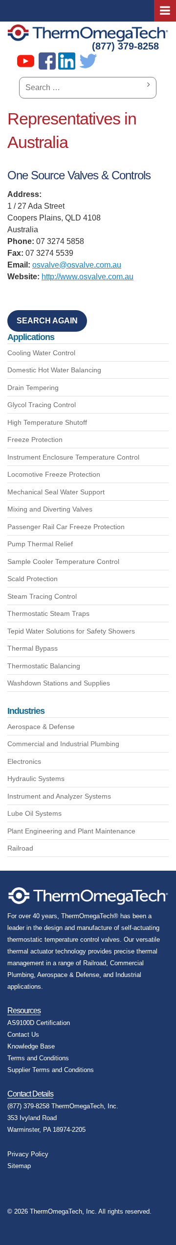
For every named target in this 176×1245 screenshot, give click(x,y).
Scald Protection (32, 579)
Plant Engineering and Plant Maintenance (71, 831)
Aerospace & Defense (41, 727)
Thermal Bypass (32, 648)
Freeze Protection (35, 439)
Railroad (20, 848)
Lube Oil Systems (34, 813)
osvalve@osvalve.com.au (76, 265)
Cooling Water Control (41, 353)
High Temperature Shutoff (47, 422)
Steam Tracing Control (42, 596)
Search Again (47, 321)
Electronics (24, 761)
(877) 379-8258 (125, 46)
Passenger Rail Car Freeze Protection (66, 527)
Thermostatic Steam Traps (48, 613)
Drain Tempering (33, 387)
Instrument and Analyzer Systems (59, 796)
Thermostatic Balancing (43, 666)
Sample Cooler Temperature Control (63, 561)
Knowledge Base (31, 1046)
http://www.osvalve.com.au (87, 276)
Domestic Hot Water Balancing (54, 370)
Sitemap (19, 1166)
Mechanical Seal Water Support (56, 492)
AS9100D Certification (38, 1022)
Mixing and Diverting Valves (49, 509)
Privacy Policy (27, 1154)
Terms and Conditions (38, 1058)
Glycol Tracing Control (41, 405)
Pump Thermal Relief (40, 544)
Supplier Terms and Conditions (50, 1070)
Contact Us (23, 1034)
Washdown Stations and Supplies (58, 683)
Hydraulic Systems (36, 778)
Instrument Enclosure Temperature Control (73, 457)
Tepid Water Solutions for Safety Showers (71, 631)
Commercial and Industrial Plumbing (63, 744)
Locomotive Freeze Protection (53, 474)
